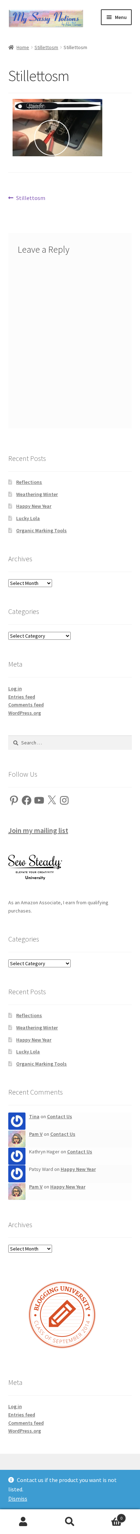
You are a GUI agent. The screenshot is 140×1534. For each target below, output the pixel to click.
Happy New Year (33, 506)
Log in (15, 688)
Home (23, 47)
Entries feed (21, 697)
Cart (107, 1515)
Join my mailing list (38, 830)
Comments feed (26, 704)
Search (70, 1522)
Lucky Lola (28, 518)
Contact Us (59, 1116)
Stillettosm (46, 47)
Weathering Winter (37, 494)
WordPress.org (24, 713)
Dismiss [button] (17, 1498)
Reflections (29, 482)
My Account (23, 1522)
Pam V (36, 1134)
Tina (34, 1116)
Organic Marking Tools (41, 530)
